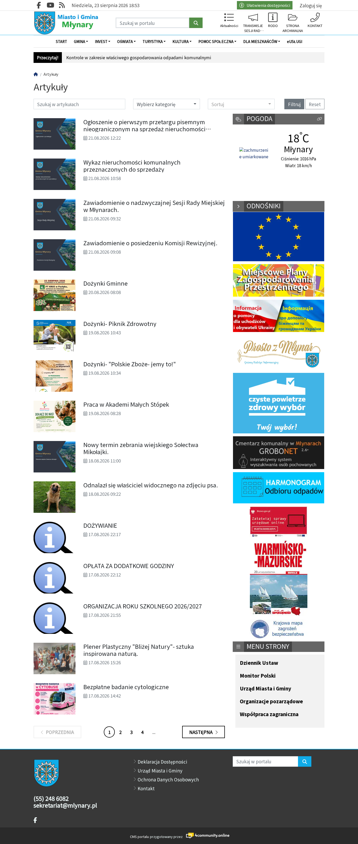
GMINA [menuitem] (79, 41)
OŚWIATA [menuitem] (125, 41)
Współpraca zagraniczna (269, 714)
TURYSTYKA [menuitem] (153, 41)
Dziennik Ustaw (259, 663)
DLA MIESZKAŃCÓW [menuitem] (260, 41)
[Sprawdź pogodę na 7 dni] (254, 153)
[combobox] (241, 104)
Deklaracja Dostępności (162, 761)
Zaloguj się (311, 5)
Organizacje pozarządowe (271, 702)
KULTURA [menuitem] (180, 41)
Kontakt (146, 788)
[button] (319, 119)
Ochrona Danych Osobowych (168, 779)
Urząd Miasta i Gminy (265, 689)
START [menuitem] (61, 41)
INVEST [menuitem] (101, 41)
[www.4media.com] (206, 835)
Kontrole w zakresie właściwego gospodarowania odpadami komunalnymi (138, 58)
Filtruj (294, 104)
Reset (315, 104)
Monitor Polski (258, 676)
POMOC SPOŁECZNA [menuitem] (216, 41)
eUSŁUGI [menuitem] (294, 41)
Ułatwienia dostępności (268, 5)
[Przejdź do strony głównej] (67, 23)
